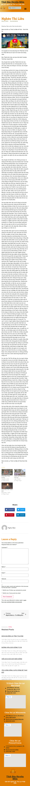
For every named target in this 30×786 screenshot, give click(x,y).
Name (4, 566)
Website (4, 578)
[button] (25, 9)
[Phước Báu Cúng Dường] (7, 472)
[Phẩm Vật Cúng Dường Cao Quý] (19, 472)
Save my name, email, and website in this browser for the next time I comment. (15, 587)
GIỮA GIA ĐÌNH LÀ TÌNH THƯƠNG (12, 636)
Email (3, 572)
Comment (5, 547)
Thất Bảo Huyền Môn (12, 2)
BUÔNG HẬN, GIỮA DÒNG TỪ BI (12, 647)
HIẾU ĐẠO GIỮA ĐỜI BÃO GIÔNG (12, 659)
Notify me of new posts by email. (12, 593)
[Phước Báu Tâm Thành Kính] (7, 486)
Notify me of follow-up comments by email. (14, 590)
